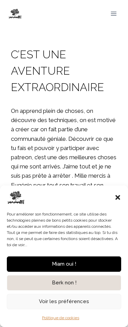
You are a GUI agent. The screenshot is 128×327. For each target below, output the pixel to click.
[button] (117, 197)
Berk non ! (64, 283)
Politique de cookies (60, 317)
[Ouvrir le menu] (113, 13)
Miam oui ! (64, 264)
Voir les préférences (64, 301)
